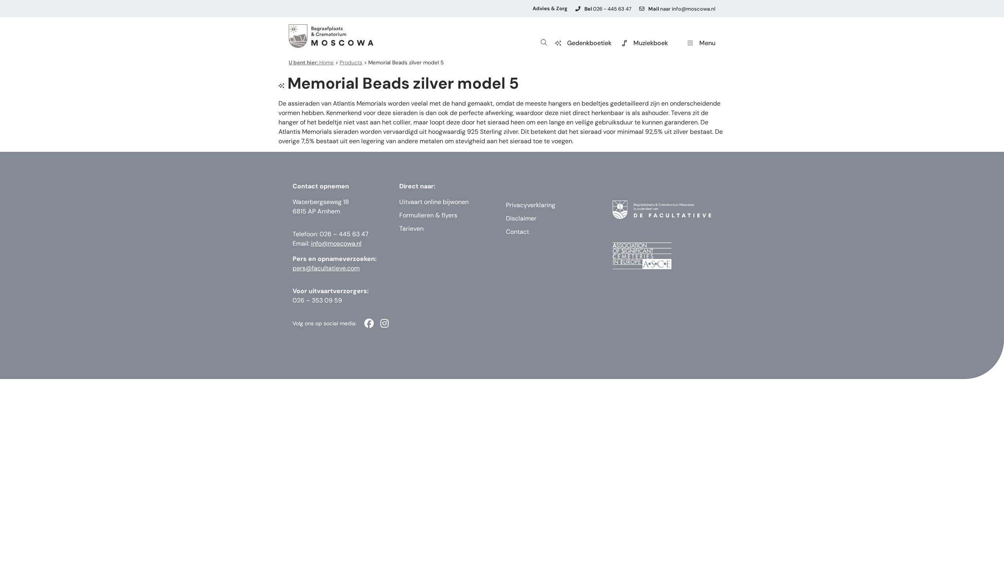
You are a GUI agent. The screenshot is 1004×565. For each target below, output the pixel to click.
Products (351, 62)
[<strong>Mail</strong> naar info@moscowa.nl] (641, 8)
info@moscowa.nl (336, 243)
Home (311, 62)
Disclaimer (521, 218)
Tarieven (411, 228)
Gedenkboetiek (589, 43)
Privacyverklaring (530, 205)
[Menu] (690, 43)
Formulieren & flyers (428, 215)
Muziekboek (650, 43)
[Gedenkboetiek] (558, 43)
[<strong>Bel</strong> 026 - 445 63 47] (577, 8)
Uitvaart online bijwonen (434, 202)
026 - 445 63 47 (607, 8)
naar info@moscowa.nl (681, 8)
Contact (517, 232)
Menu (707, 43)
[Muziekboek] (624, 43)
